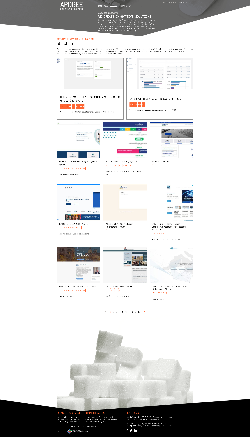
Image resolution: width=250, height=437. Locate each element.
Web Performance (77, 421)
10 (139, 312)
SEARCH (173, 2)
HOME (100, 6)
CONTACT (166, 2)
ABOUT (131, 6)
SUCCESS (113, 6)
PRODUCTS (123, 6)
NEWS (106, 6)
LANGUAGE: (183, 2)
